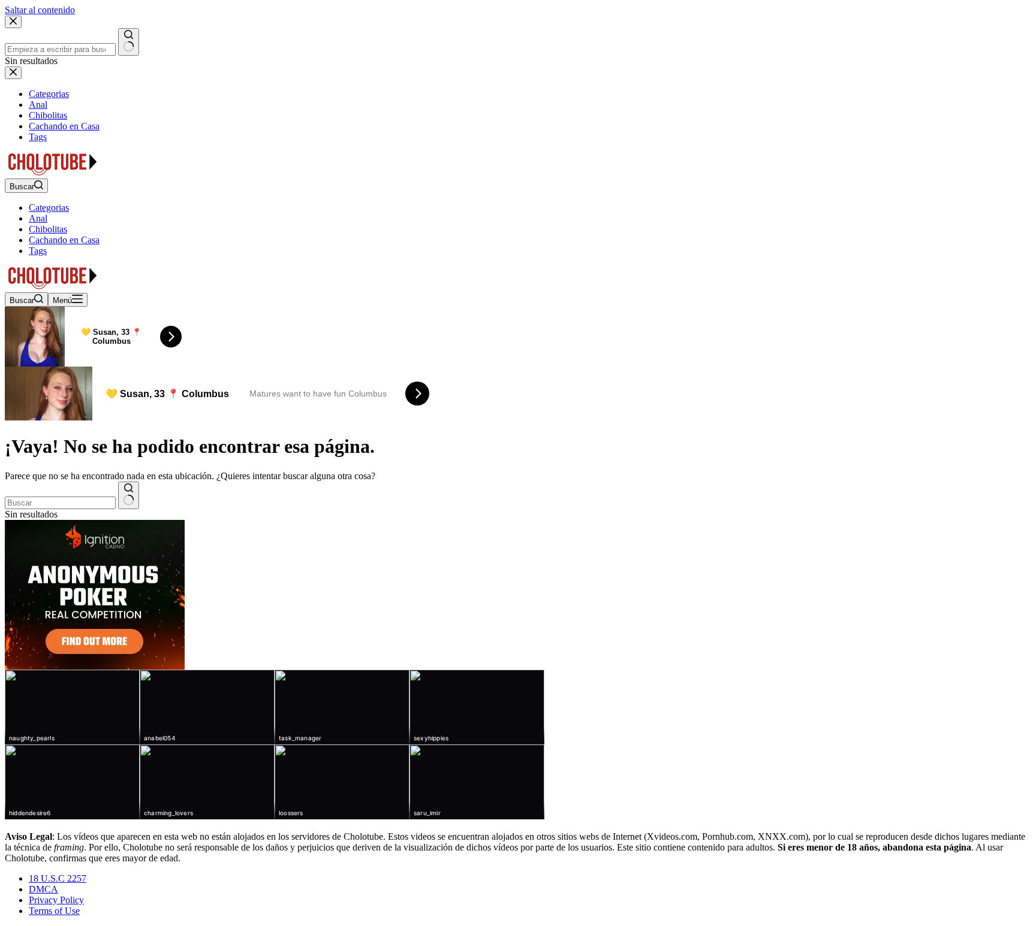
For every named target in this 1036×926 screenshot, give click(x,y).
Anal (38, 218)
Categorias (49, 207)
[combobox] (60, 503)
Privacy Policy (56, 900)
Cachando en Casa (64, 240)
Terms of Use (54, 911)
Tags (38, 251)
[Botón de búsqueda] (128, 495)
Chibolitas (48, 229)
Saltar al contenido (40, 10)
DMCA (43, 889)
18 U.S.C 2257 (57, 878)
